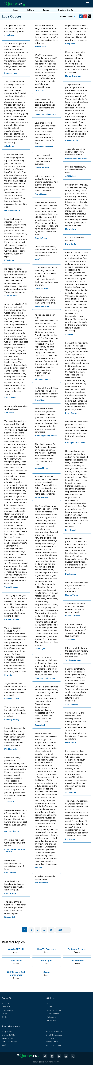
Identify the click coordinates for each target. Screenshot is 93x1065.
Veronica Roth (10, 296)
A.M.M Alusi (70, 176)
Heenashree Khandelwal (45, 114)
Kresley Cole (70, 574)
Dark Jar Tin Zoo (11, 831)
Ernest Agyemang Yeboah (46, 435)
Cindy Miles (70, 44)
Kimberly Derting (11, 719)
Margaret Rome (41, 468)
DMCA (4, 1017)
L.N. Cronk (39, 90)
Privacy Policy (7, 1010)
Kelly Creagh (70, 530)
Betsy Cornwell (71, 413)
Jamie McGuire (41, 497)
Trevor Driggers (11, 587)
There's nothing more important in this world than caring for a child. (45, 300)
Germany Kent (7, 1038)
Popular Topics (67, 16)
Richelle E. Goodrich (54, 1031)
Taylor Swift (70, 639)
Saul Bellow (9, 412)
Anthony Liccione (52, 1042)
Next (60, 930)
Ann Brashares (41, 883)
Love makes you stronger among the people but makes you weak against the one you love (45, 105)
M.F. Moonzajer (10, 749)
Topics (46, 10)
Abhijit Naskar (7, 1031)
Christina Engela (11, 619)
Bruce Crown (40, 47)
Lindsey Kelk (9, 917)
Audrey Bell (40, 725)
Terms (4, 1014)
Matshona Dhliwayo (9, 1042)
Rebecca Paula (10, 73)
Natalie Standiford (12, 210)
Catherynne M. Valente (75, 443)
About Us (5, 1003)
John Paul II (9, 802)
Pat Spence (70, 839)
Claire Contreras (42, 167)
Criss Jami (50, 1038)
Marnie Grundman (73, 76)
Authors (30, 10)
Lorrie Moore (70, 742)
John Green (9, 35)
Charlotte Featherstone (45, 678)
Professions (51, 1017)
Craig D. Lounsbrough (54, 1035)
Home (15, 10)
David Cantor (71, 244)
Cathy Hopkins (41, 194)
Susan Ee (69, 334)
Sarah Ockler (10, 398)
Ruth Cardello (10, 873)
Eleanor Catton (71, 595)
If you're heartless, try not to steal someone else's (75, 170)
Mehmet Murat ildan (53, 1045)
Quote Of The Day (53, 1010)
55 (51, 930)
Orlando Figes (41, 238)
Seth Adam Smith (42, 306)
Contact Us (6, 1007)
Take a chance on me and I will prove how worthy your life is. (75, 152)
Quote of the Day (66, 10)
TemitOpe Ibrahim (73, 660)
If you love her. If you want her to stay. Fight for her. (14, 843)
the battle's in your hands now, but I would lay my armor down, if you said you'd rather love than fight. (76, 630)
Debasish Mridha (42, 288)
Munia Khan (6, 1045)
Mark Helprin (70, 229)
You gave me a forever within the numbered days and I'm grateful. (15, 28)
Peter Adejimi (10, 893)
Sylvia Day (8, 675)
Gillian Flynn (40, 649)
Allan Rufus (9, 146)
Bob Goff (38, 868)
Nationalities (51, 1020)
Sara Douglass (71, 704)
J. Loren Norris (71, 140)
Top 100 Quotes (52, 1014)
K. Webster (9, 260)
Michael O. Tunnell (42, 379)
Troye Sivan (40, 400)
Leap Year (39, 259)
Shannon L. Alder (11, 699)
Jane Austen (70, 792)
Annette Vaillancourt (44, 147)
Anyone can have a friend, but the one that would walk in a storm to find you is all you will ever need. (15, 689)
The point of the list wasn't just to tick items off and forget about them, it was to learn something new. (15, 908)
